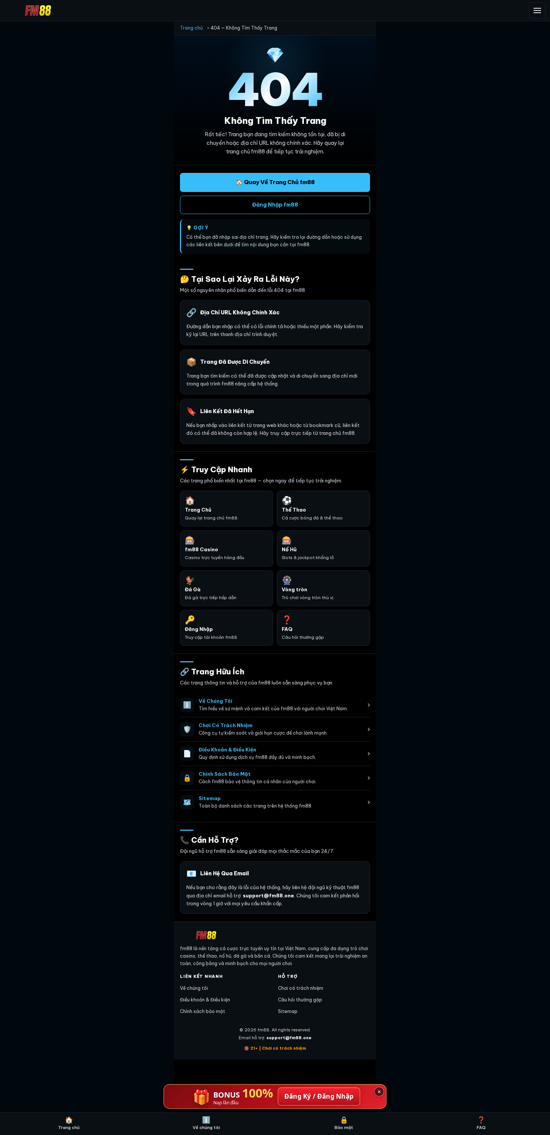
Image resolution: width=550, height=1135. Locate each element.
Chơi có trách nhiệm (300, 988)
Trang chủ (191, 28)
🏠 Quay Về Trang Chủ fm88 (275, 182)
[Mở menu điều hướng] (537, 10)
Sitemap (287, 1011)
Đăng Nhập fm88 (275, 204)
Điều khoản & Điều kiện (205, 1000)
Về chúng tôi (194, 988)
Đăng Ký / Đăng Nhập (319, 1096)
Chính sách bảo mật (202, 1011)
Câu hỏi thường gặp (300, 1000)
